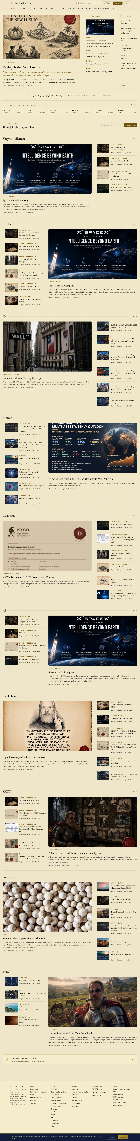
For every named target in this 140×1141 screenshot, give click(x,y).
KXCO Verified (118, 1091)
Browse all (134, 102)
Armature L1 (117, 1102)
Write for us (117, 3)
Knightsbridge (108, 8)
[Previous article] (5, 37)
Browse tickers (35, 1094)
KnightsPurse (118, 1097)
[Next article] (77, 37)
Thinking (54, 1106)
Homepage (34, 1086)
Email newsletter (98, 1092)
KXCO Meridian (118, 1094)
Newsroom (75, 1103)
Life (52, 1123)
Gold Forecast (56, 1094)
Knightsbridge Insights (38, 1089)
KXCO (53, 1114)
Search (32, 1092)
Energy (40, 8)
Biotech (80, 8)
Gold (33, 8)
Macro (53, 1112)
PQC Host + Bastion (120, 1099)
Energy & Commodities (59, 1100)
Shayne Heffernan (8, 82)
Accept (122, 1137)
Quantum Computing (58, 1089)
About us (75, 1086)
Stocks (22, 8)
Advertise (75, 1092)
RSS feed (33, 1097)
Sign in (127, 3)
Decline (112, 1137)
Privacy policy (77, 1097)
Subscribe (132, 122)
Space (62, 8)
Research (97, 8)
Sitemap (33, 1100)
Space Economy (57, 1103)
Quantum (53, 8)
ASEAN (88, 8)
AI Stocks (54, 1086)
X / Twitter (98, 1086)
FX (28, 8)
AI (46, 8)
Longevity (54, 1117)
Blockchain (71, 8)
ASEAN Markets (56, 1097)
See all (123, 82)
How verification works (80, 1089)
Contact (74, 1094)
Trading (14, 8)
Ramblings (55, 1120)
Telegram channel (101, 1089)
